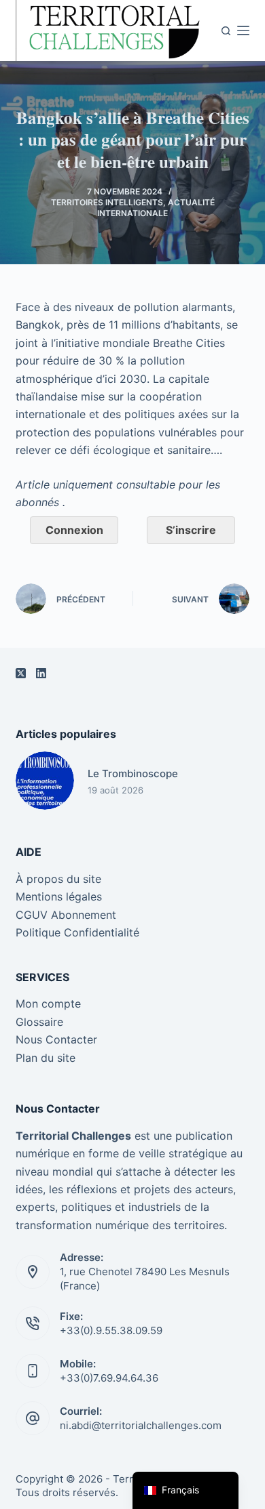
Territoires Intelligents (107, 202)
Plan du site (45, 1057)
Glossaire (39, 1022)
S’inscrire (191, 530)
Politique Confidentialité (77, 932)
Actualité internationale (156, 207)
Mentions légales (59, 896)
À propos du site (58, 879)
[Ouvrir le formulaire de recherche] (226, 30)
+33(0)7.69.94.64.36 (109, 1377)
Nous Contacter (56, 1039)
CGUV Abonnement (66, 915)
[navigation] (185, 1490)
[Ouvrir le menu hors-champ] (243, 30)
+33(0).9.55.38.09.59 (111, 1330)
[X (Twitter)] (21, 673)
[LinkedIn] (41, 673)
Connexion (74, 530)
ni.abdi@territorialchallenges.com (141, 1425)
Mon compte (48, 1003)
